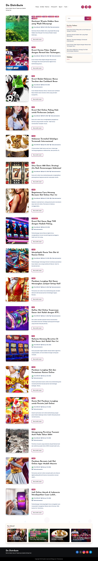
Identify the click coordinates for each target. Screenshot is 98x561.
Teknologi (34, 18)
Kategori (45, 16)
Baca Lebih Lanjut (37, 39)
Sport (61, 7)
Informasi (38, 16)
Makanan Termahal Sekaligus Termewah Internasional (57, 540)
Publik (57, 16)
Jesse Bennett (37, 27)
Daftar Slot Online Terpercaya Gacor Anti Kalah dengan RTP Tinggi (45, 312)
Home (37, 7)
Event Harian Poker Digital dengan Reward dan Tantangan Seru (46, 52)
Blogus (53, 559)
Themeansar (60, 559)
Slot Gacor (34, 218)
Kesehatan (51, 16)
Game (33, 136)
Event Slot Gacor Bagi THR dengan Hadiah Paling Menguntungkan (44, 223)
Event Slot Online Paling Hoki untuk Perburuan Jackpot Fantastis (45, 112)
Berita (47, 7)
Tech (65, 7)
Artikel (42, 7)
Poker (33, 47)
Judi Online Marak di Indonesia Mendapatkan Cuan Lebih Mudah (46, 494)
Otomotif (54, 7)
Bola (33, 76)
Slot (33, 107)
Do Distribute (14, 5)
